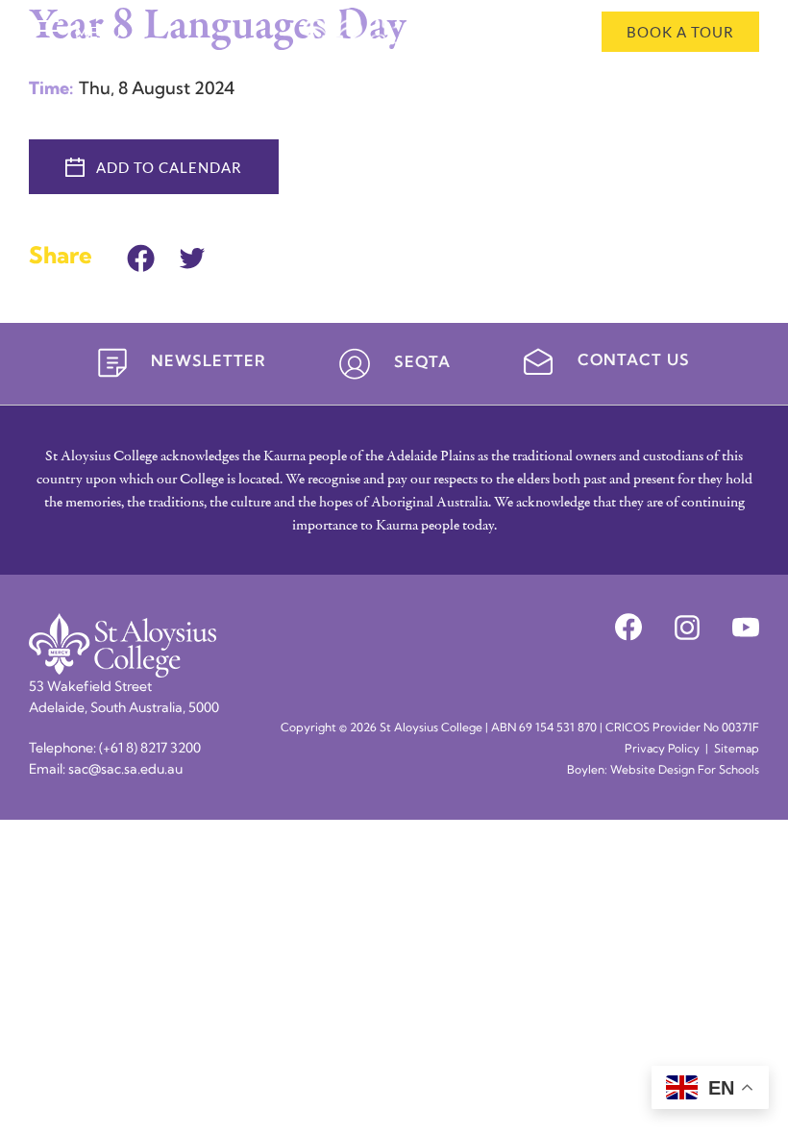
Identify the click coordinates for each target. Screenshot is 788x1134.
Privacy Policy (662, 749)
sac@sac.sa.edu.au (125, 770)
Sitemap (736, 749)
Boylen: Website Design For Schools (663, 771)
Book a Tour (680, 31)
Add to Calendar (169, 167)
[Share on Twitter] (192, 255)
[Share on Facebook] (141, 255)
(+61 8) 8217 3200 (150, 749)
